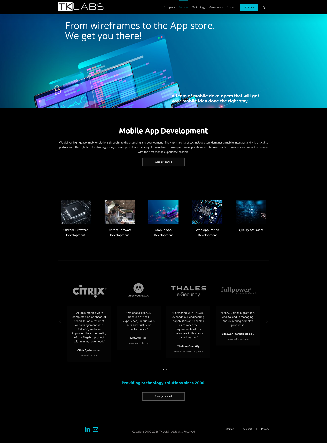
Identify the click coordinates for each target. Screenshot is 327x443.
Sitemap (229, 428)
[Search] (264, 7)
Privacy (265, 428)
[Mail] (95, 429)
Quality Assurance (251, 229)
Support (247, 428)
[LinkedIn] (87, 429)
